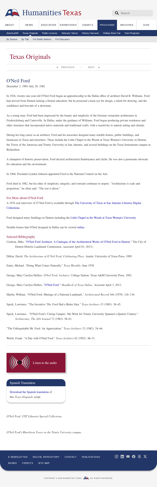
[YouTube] (128, 456)
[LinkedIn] (122, 456)
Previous (68, 67)
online (80, 227)
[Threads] (139, 456)
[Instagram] (116, 456)
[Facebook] (133, 456)
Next (91, 67)
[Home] (12, 13)
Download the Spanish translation (29, 392)
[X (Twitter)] (145, 456)
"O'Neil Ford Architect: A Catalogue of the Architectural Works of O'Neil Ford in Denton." (78, 242)
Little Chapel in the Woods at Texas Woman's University (103, 217)
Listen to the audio (45, 362)
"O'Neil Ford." (52, 285)
